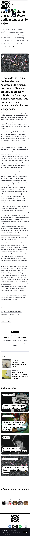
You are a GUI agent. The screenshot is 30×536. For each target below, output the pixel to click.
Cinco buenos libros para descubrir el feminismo (14, 407)
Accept (25, 532)
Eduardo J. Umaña (8, 416)
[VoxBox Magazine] (6, 4)
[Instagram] (9, 10)
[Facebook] (6, 10)
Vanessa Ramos (7, 394)
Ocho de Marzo (5, 321)
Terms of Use (7, 534)
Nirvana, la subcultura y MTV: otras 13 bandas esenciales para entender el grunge (14, 426)
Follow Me (15, 331)
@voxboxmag (15, 499)
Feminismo (4, 314)
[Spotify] (15, 10)
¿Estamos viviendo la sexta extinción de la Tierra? (19, 364)
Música (16, 318)
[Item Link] (15, 402)
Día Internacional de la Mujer (12, 311)
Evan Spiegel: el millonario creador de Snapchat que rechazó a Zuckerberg (20, 375)
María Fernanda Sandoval (9, 47)
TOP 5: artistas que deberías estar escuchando (15, 449)
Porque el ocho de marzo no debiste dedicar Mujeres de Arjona (15, 469)
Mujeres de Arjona (6, 318)
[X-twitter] (12, 10)
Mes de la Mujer (14, 314)
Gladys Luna (6, 437)
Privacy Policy (17, 532)
